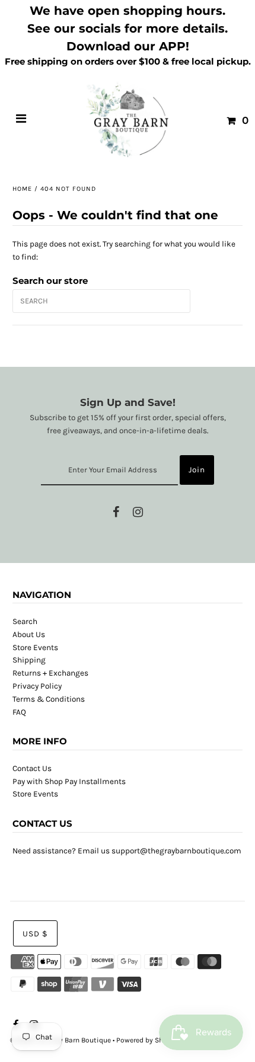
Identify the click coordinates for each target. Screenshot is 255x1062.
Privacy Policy (37, 686)
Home (22, 189)
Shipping (29, 659)
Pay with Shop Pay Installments (69, 781)
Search (24, 621)
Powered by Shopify (148, 1040)
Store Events (35, 647)
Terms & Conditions (48, 699)
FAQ (19, 712)
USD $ (35, 933)
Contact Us (32, 768)
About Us (28, 634)
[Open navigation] (21, 120)
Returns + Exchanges (50, 672)
